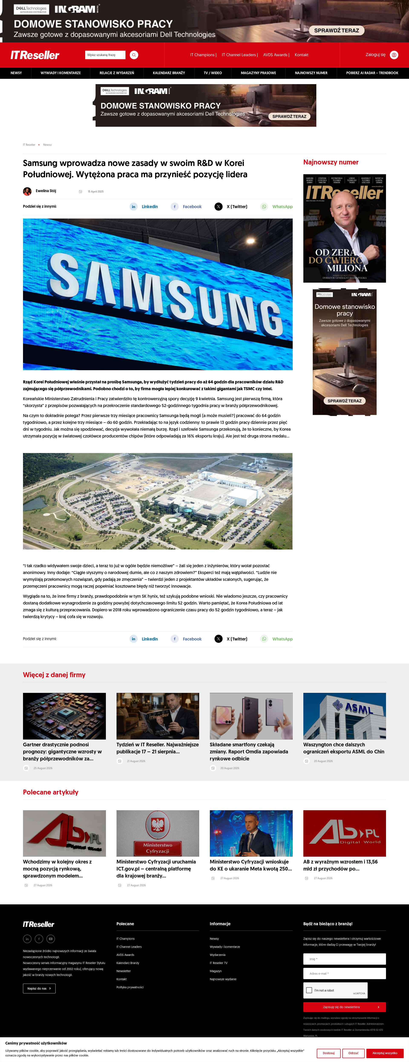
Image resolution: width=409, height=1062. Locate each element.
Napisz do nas (36, 988)
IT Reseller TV (219, 963)
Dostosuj (328, 1053)
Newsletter (124, 971)
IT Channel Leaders (129, 947)
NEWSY (16, 73)
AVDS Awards (125, 955)
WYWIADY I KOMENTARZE (61, 73)
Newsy (47, 145)
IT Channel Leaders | (240, 55)
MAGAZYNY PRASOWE (258, 73)
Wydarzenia (217, 955)
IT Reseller (29, 145)
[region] (204, 1049)
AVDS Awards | (276, 55)
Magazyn (216, 971)
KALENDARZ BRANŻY (169, 73)
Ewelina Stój (46, 191)
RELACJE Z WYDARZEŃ (117, 73)
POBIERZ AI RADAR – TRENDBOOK (372, 73)
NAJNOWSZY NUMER (311, 73)
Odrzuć (354, 1053)
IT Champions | (203, 55)
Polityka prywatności (130, 987)
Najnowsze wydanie (223, 979)
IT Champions (126, 939)
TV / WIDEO (213, 73)
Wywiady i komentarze (225, 947)
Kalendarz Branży (128, 963)
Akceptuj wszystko (385, 1053)
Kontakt (301, 55)
